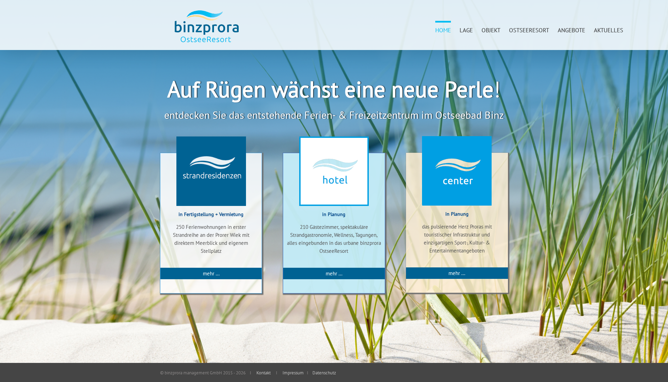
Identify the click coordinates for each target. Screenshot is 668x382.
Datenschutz (323, 373)
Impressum (292, 373)
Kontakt (263, 373)
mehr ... (211, 273)
